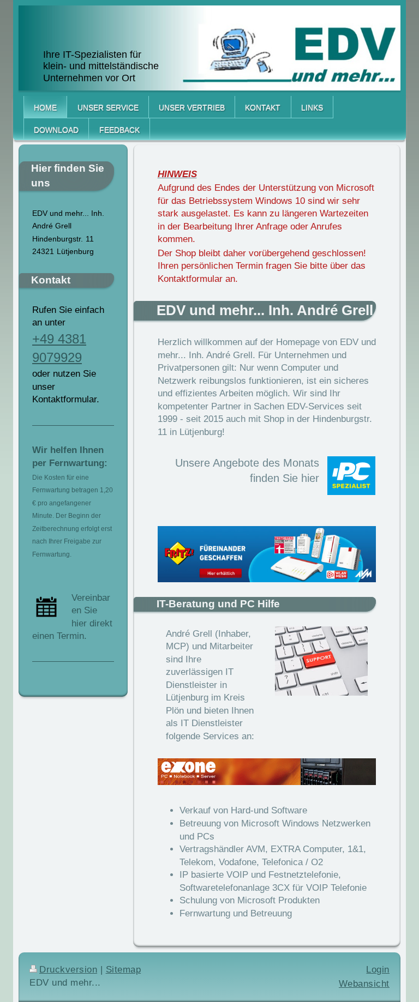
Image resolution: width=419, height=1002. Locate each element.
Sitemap (123, 969)
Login (378, 969)
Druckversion (68, 969)
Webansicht (364, 984)
